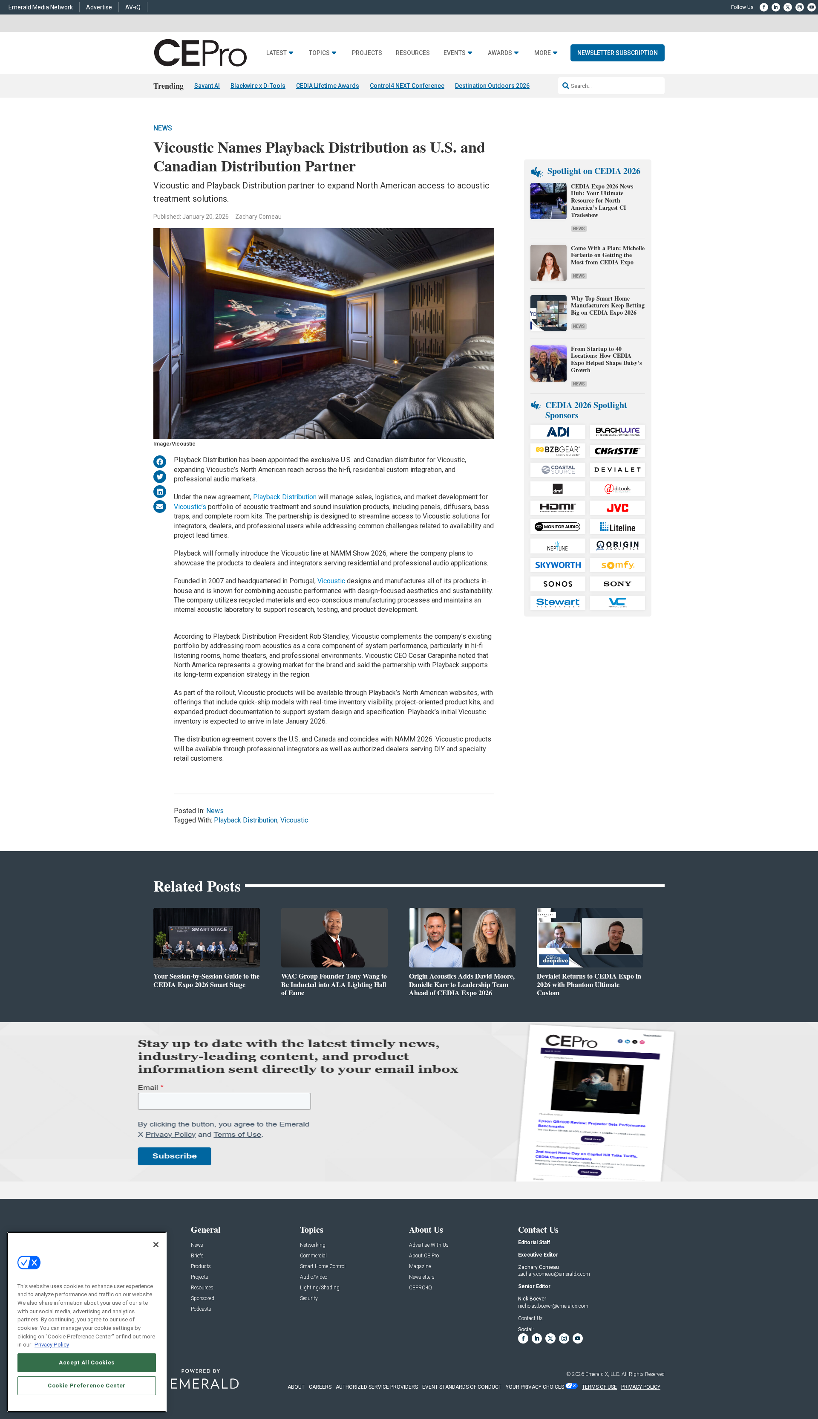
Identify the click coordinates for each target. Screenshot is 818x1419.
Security (309, 1298)
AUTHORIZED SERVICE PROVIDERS (377, 1387)
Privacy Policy (52, 1344)
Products (201, 1266)
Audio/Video (313, 1277)
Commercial (313, 1256)
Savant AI (207, 85)
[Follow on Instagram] (799, 7)
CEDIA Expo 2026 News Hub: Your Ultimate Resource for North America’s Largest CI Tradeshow (602, 200)
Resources (413, 53)
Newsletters (422, 1277)
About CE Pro (424, 1256)
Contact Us (530, 1318)
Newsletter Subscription (617, 52)
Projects (367, 53)
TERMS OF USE (599, 1387)
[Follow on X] (787, 7)
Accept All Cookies (87, 1362)
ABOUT (296, 1387)
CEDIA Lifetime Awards (327, 85)
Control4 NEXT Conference (407, 85)
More (542, 53)
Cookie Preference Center (87, 1385)
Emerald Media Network (41, 7)
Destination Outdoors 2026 (492, 85)
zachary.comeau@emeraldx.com (554, 1274)
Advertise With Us (429, 1245)
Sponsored (202, 1298)
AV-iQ (133, 7)
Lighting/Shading (320, 1288)
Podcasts (201, 1309)
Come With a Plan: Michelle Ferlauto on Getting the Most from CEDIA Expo (608, 255)
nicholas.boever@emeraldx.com (553, 1306)
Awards (500, 53)
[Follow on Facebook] (764, 7)
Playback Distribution (285, 497)
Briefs (197, 1256)
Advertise (99, 7)
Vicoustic (331, 581)
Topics (319, 53)
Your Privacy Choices (535, 1387)
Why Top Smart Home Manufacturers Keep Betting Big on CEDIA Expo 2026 (608, 305)
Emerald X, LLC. (602, 1374)
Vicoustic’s (190, 507)
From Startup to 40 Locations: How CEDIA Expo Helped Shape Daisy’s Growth (606, 359)
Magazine (420, 1266)
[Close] (156, 1244)
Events (455, 53)
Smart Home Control (323, 1266)
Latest (276, 53)
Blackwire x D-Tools (257, 85)
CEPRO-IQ (420, 1288)
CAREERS (320, 1387)
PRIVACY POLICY (640, 1387)
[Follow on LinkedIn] (776, 7)
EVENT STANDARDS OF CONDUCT (461, 1387)
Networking (312, 1245)
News (162, 128)
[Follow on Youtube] (811, 7)
